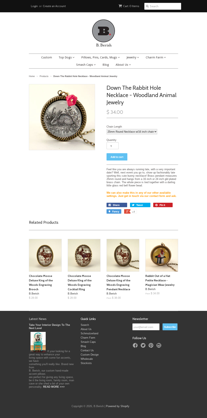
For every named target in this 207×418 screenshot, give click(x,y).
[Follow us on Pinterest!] (152, 346)
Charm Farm (155, 57)
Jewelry (132, 57)
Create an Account (54, 6)
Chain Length (114, 126)
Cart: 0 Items (131, 6)
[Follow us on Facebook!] (136, 346)
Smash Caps (85, 64)
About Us (122, 64)
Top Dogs (66, 57)
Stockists (86, 363)
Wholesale (87, 358)
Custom (46, 57)
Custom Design (90, 354)
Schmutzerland (89, 333)
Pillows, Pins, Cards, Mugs (99, 57)
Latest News (37, 319)
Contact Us (87, 350)
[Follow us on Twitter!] (144, 346)
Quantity (111, 139)
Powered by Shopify (117, 406)
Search (85, 324)
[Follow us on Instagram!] (159, 346)
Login (34, 6)
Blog (105, 64)
